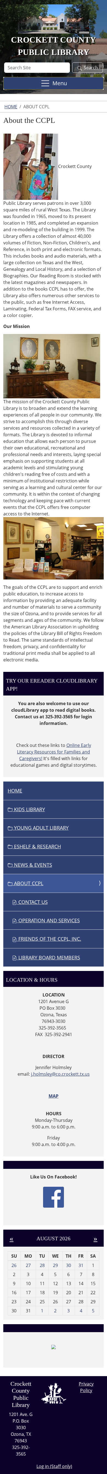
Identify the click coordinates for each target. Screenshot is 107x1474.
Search (91, 68)
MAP (53, 1096)
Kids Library (29, 809)
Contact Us (32, 902)
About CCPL (28, 883)
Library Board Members (48, 957)
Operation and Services (48, 920)
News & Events (32, 865)
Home (10, 107)
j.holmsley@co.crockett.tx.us (60, 1074)
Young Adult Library (41, 827)
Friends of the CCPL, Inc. (49, 938)
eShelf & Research (37, 846)
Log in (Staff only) (54, 1466)
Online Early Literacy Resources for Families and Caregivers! (54, 751)
